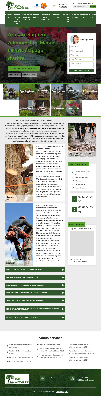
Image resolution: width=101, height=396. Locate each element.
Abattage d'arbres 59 (75, 17)
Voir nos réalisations (23, 68)
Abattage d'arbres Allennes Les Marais (20, 352)
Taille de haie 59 (68, 18)
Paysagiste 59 (84, 16)
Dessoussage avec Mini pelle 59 (27, 17)
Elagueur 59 (8, 16)
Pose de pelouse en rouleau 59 (17, 19)
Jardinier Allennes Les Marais (49, 344)
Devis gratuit (14, 74)
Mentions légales (62, 392)
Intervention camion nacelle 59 (45, 17)
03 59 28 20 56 (62, 4)
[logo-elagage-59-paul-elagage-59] (17, 5)
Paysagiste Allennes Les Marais (20, 361)
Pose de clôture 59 (36, 17)
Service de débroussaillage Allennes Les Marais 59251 (78, 359)
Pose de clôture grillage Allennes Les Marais (20, 346)
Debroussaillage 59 (58, 16)
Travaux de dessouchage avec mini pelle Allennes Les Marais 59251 (51, 356)
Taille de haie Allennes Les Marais (21, 357)
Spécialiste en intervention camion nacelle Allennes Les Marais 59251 (81, 352)
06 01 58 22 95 (62, 7)
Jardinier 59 (92, 16)
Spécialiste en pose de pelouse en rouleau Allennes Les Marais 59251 (51, 350)
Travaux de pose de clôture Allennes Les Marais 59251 (78, 346)
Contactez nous (29, 74)
